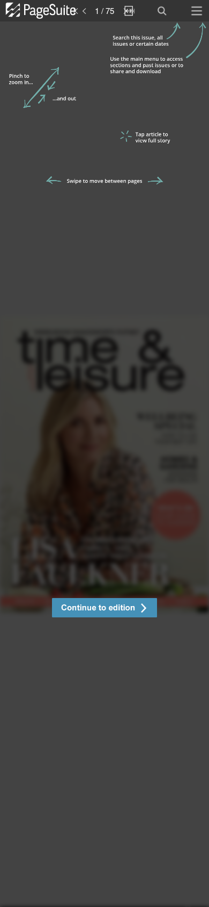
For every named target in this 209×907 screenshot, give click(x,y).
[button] (104, 609)
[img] (104, 464)
